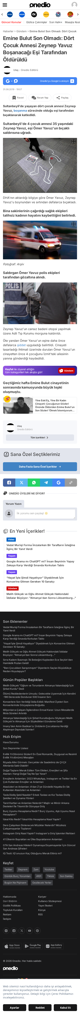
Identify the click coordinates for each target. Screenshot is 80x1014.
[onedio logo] (38, 968)
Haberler (8, 31)
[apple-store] (13, 946)
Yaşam (11, 555)
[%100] (46, 14)
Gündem (21, 31)
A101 (38, 876)
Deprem (23, 869)
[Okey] (34, 14)
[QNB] (58, 14)
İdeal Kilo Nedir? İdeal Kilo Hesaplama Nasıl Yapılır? (32, 819)
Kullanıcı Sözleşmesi (50, 901)
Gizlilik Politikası (12, 905)
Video (11, 539)
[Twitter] (22, 931)
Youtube (49, 869)
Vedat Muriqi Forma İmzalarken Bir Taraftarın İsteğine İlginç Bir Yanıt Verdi (41, 546)
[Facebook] (14, 931)
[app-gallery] (54, 946)
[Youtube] (29, 931)
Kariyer (42, 896)
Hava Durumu (11, 742)
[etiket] (7, 399)
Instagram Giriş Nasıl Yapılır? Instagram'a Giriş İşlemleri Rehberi (39, 833)
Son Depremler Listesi (15, 748)
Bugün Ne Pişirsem (15, 882)
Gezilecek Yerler (41, 882)
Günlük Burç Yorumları (17, 876)
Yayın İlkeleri (45, 905)
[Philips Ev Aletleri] (22, 14)
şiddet (21, 345)
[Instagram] (6, 931)
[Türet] (70, 14)
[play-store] (33, 946)
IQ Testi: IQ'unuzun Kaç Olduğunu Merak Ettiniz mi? (32, 853)
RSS (40, 914)
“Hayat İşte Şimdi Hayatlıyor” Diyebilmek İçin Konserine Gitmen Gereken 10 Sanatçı (35, 579)
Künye (42, 909)
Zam (36, 869)
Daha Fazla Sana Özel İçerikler (38, 466)
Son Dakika (66, 876)
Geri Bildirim (10, 901)
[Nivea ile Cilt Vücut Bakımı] (10, 14)
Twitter (8, 869)
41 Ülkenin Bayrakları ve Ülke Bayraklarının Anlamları (32, 839)
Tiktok (50, 876)
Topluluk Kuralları (13, 909)
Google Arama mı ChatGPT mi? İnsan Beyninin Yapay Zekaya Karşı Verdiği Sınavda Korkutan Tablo (40, 563)
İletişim (7, 918)
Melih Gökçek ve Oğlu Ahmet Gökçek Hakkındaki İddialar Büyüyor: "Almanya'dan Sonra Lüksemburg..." (41, 595)
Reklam (7, 914)
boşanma (20, 110)
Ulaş (25, 69)
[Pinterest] (37, 931)
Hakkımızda (9, 896)
